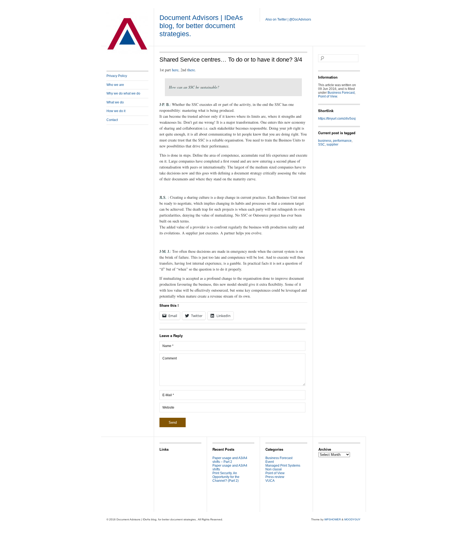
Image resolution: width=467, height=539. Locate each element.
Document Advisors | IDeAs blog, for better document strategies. (201, 26)
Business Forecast (341, 93)
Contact (112, 120)
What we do (115, 102)
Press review (274, 477)
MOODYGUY (352, 519)
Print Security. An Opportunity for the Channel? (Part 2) (225, 477)
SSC (321, 144)
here (175, 69)
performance (342, 141)
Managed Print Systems (282, 465)
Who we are (115, 85)
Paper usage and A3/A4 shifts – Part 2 (229, 460)
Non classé (273, 469)
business (324, 141)
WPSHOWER (332, 519)
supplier (332, 144)
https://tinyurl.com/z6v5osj (337, 118)
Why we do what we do (123, 93)
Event (269, 462)
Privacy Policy (116, 76)
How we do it (115, 111)
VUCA (270, 481)
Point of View (327, 96)
